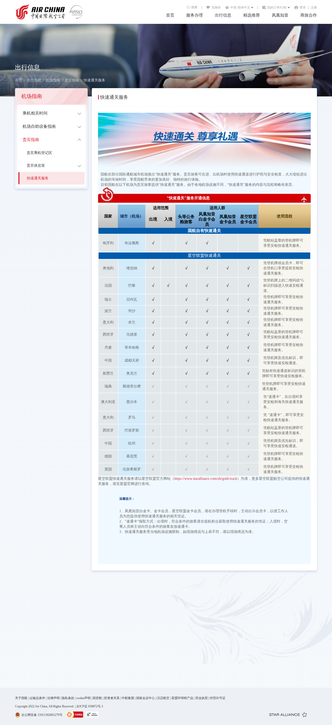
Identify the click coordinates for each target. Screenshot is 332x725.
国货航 (97, 698)
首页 (18, 80)
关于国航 (21, 698)
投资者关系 (112, 698)
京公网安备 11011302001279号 (42, 715)
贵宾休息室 (36, 165)
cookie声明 (83, 698)
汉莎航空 (163, 698)
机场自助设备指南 (39, 126)
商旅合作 (308, 15)
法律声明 (53, 698)
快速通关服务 (94, 80)
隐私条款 (68, 698)
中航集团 (128, 698)
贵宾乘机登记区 (39, 153)
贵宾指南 (72, 80)
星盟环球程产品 (182, 698)
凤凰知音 (280, 15)
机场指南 (53, 80)
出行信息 (223, 15)
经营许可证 (217, 698)
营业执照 (201, 698)
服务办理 (194, 15)
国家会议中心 (145, 698)
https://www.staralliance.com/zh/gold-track (205, 479)
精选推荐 (251, 15)
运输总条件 (37, 698)
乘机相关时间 (35, 113)
